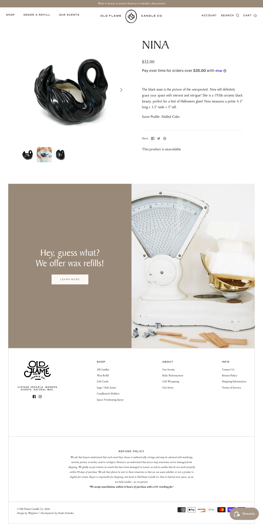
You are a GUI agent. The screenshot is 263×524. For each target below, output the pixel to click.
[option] (73, 89)
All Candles (103, 369)
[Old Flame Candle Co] (131, 16)
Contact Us (228, 369)
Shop (10, 15)
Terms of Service (231, 388)
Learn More (70, 279)
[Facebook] (34, 396)
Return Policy (229, 375)
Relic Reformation (172, 375)
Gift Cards (102, 381)
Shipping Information (234, 381)
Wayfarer (33, 513)
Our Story (167, 388)
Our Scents (69, 15)
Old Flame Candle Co (31, 509)
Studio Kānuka (66, 513)
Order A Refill (37, 15)
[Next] (121, 89)
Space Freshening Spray (110, 400)
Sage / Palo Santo (106, 388)
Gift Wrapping (170, 381)
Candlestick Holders (108, 393)
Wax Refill (103, 375)
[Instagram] (40, 396)
